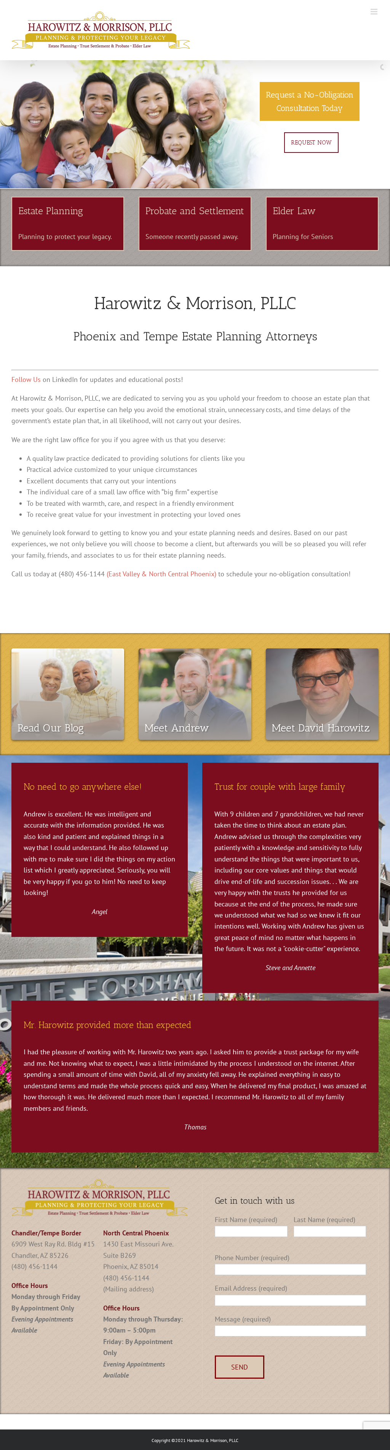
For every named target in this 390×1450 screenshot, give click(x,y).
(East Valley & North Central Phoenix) (161, 573)
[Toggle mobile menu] (375, 12)
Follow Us (26, 379)
